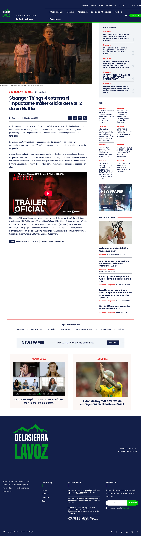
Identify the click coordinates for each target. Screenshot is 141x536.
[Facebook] (132, 5)
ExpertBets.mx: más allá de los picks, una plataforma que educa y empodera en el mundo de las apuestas (115, 294)
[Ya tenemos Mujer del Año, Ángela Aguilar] (115, 232)
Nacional (107, 31)
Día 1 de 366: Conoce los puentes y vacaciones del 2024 (114, 307)
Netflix (35, 241)
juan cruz (16, 118)
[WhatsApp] (85, 118)
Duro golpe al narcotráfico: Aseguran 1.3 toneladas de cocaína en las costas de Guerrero (115, 51)
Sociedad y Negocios (21, 92)
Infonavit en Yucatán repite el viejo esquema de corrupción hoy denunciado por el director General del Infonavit (116, 64)
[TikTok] (122, 532)
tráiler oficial (60, 241)
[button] (124, 5)
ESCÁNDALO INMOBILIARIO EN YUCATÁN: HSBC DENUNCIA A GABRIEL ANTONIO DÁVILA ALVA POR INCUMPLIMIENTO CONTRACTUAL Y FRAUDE (106, 170)
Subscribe (133, 503)
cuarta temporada (23, 241)
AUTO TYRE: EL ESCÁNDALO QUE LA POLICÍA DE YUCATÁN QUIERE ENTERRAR (116, 77)
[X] (137, 5)
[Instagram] (135, 5)
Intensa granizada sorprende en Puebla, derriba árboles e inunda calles (115, 279)
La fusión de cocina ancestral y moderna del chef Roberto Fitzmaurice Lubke (114, 263)
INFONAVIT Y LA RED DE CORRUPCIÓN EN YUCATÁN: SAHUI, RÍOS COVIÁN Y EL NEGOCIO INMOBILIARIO (124, 152)
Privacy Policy (126, 508)
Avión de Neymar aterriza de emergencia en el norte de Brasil (102, 403)
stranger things (47, 241)
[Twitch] (127, 532)
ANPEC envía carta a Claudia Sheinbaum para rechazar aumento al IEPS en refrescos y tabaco (116, 37)
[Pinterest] (80, 118)
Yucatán (107, 58)
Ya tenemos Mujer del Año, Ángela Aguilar (114, 249)
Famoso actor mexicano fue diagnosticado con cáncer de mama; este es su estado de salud (116, 89)
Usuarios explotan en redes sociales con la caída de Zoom (38, 401)
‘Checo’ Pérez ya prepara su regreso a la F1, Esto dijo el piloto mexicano (123, 167)
